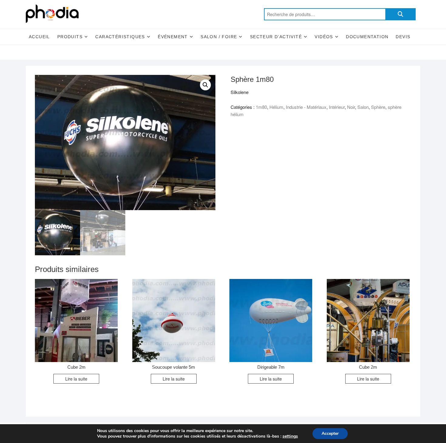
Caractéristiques (120, 36)
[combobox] (324, 14)
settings (290, 436)
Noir (351, 107)
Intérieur (337, 107)
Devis (403, 36)
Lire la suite (76, 379)
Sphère (378, 107)
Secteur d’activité (276, 36)
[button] (205, 84)
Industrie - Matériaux (306, 107)
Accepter (330, 433)
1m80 (261, 107)
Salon (363, 107)
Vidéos (324, 36)
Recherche (400, 14)
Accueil (39, 36)
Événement (173, 36)
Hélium (276, 107)
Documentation (367, 36)
